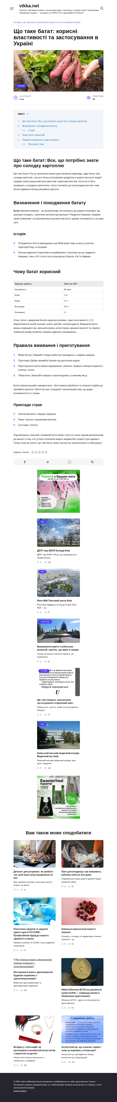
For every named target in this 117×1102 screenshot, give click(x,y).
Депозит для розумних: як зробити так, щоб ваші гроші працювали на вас (33, 874)
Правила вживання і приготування (40, 140)
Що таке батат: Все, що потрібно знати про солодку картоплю (54, 121)
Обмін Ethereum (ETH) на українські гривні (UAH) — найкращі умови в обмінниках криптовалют (81, 992)
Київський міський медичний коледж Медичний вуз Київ (58, 754)
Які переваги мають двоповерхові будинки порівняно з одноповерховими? (33, 975)
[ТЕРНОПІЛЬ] (58, 641)
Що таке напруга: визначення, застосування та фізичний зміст (55, 701)
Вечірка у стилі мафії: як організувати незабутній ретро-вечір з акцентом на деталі (34, 1050)
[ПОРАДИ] (58, 694)
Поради (21, 86)
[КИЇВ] (58, 545)
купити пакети (20, 1091)
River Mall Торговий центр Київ (54, 600)
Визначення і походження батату (39, 126)
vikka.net (29, 5)
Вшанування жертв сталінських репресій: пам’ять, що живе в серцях (58, 648)
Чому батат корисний (33, 135)
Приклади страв (36, 144)
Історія (31, 130)
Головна (18, 22)
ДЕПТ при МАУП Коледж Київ (53, 550)
